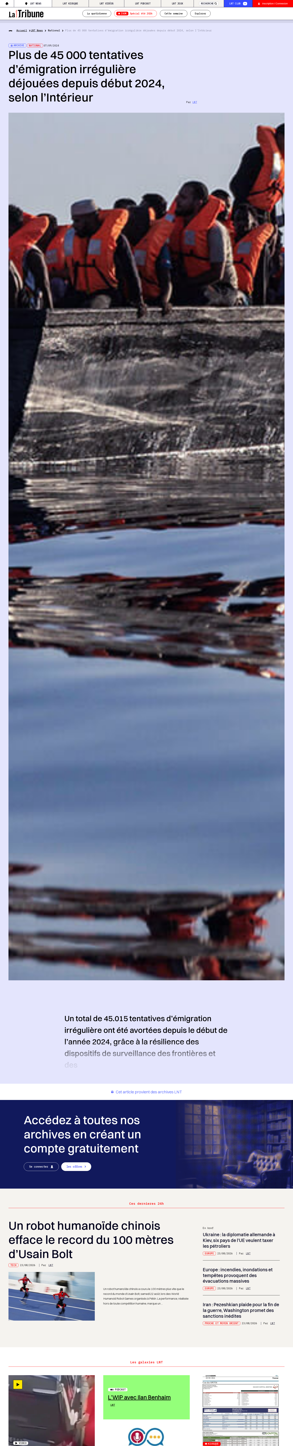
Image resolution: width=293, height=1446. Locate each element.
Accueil (21, 30)
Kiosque (213, 1443)
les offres (74, 1166)
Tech (13, 1265)
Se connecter (38, 1166)
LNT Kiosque (70, 3)
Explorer (200, 13)
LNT (194, 102)
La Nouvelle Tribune (26, 13)
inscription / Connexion (275, 3)
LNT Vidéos (107, 3)
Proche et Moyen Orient (221, 1323)
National (54, 30)
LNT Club (234, 3)
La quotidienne (97, 13)
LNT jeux (177, 3)
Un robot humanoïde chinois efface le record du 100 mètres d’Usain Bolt (91, 1239)
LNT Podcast (142, 3)
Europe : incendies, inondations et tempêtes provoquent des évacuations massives (238, 1275)
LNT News (35, 3)
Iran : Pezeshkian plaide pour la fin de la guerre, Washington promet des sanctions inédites (241, 1310)
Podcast (120, 1389)
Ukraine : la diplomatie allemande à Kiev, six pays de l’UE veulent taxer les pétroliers (239, 1240)
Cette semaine (173, 13)
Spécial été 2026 (136, 13)
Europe (209, 1253)
